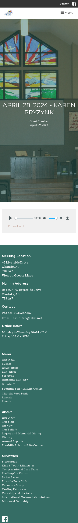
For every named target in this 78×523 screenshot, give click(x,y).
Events (6, 363)
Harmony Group (13, 485)
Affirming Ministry (15, 379)
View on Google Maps (17, 275)
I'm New (7, 425)
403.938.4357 (23, 313)
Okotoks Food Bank (15, 393)
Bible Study (9, 461)
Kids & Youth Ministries (18, 465)
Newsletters (10, 367)
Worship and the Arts (17, 493)
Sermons (8, 375)
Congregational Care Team (20, 469)
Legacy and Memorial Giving (21, 433)
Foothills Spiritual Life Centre (22, 388)
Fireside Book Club (14, 481)
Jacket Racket (11, 477)
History (7, 437)
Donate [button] (7, 384)
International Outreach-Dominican (26, 497)
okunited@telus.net (27, 318)
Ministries (9, 371)
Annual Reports (12, 441)
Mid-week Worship (15, 501)
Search (64, 3)
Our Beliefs (9, 429)
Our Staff (8, 421)
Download (16, 226)
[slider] (24, 218)
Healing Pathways (14, 489)
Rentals (7, 397)
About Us (8, 359)
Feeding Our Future (15, 473)
